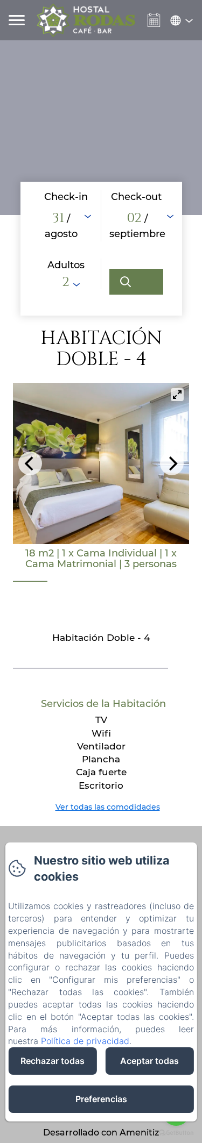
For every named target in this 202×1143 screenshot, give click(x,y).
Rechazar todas (52, 1060)
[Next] (172, 463)
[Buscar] (136, 282)
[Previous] (30, 463)
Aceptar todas (149, 1060)
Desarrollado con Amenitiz (101, 1132)
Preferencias (101, 1099)
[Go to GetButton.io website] (176, 1132)
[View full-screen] (177, 394)
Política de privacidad (85, 1040)
